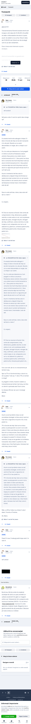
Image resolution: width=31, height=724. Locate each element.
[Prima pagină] (2, 95)
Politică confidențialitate (19, 697)
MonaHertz (9, 587)
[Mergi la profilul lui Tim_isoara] (2, 101)
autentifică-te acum (22, 635)
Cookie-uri (20, 700)
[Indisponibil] (6, 235)
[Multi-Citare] (2, 124)
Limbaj (8, 697)
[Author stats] (29, 21)
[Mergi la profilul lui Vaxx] (2, 21)
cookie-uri (10, 706)
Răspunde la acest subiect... (12, 642)
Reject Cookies (23, 716)
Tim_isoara (9, 100)
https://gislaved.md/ (8, 604)
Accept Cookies (9, 716)
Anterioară (7, 95)
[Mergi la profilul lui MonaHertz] (2, 587)
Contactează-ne (12, 700)
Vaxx (7, 20)
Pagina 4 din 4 (15, 95)
